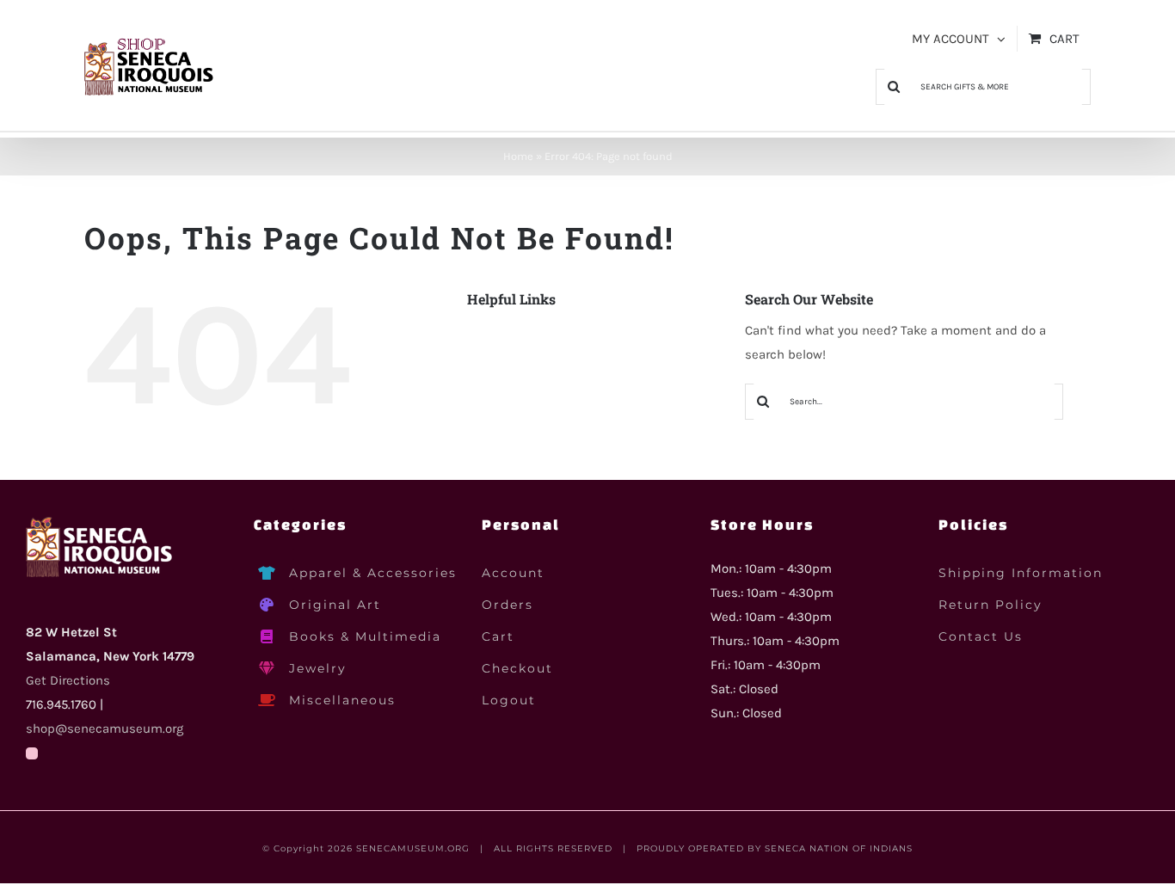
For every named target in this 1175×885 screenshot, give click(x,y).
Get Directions (68, 680)
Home (518, 156)
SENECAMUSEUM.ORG (413, 848)
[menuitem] (959, 39)
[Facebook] (32, 753)
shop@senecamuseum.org (104, 728)
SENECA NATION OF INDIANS (839, 848)
